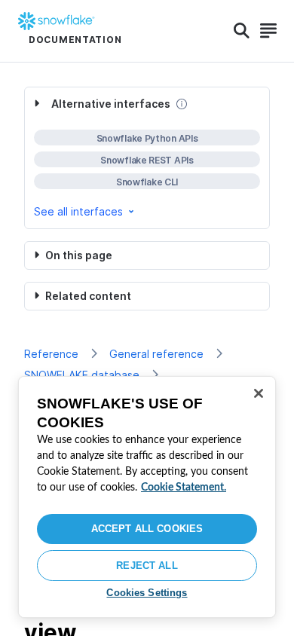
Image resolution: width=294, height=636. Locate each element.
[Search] (241, 30)
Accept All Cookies (147, 528)
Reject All (146, 565)
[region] (147, 497)
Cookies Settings (146, 592)
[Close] (258, 393)
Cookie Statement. (183, 487)
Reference (51, 353)
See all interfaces (78, 211)
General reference (156, 353)
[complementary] (147, 158)
